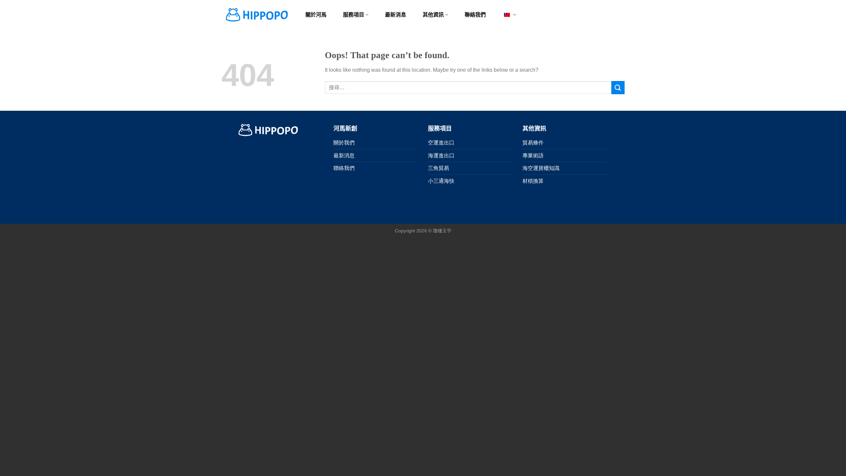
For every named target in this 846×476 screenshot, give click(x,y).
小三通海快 (441, 181)
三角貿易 (438, 168)
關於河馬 (316, 15)
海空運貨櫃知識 (540, 168)
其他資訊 (433, 15)
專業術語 (533, 155)
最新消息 (395, 15)
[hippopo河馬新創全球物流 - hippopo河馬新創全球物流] (256, 14)
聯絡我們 (475, 15)
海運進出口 (441, 155)
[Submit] (618, 87)
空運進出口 (441, 142)
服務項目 (353, 15)
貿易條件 (533, 142)
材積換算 (533, 181)
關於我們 (344, 142)
